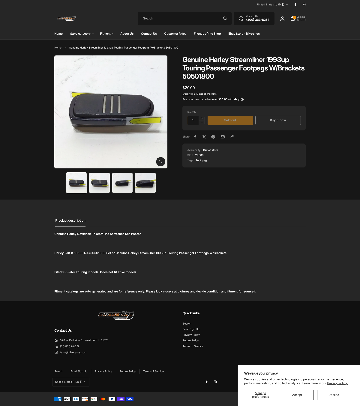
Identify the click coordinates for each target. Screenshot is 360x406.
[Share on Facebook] (195, 137)
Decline (333, 395)
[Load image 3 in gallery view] (122, 183)
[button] (298, 18)
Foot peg (201, 160)
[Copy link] (232, 137)
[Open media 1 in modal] (110, 111)
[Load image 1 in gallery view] (76, 183)
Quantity (191, 112)
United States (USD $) (270, 4)
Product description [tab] (70, 220)
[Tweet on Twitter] (204, 137)
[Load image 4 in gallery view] (145, 183)
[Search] (225, 18)
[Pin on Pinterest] (213, 137)
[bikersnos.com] (116, 320)
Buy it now (278, 120)
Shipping (187, 93)
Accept (297, 395)
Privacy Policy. (337, 383)
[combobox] (185, 18)
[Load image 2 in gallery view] (99, 183)
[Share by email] (222, 137)
